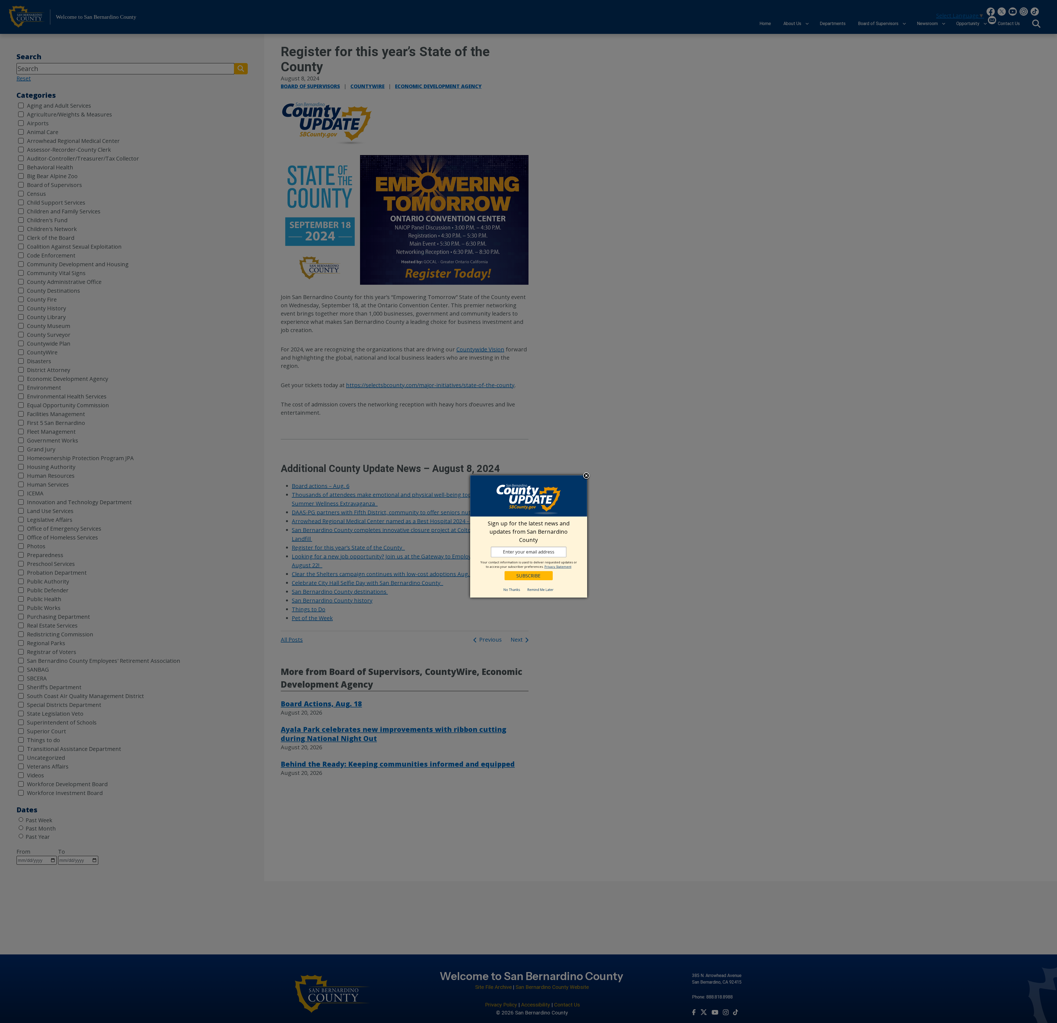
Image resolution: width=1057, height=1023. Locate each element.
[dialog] (528, 536)
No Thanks (511, 589)
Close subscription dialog (586, 476)
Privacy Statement (557, 567)
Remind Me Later (540, 589)
